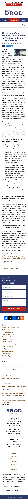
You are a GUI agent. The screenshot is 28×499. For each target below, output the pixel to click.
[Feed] (22, 318)
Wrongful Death (8, 332)
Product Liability (8, 330)
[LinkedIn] (14, 318)
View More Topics (7, 356)
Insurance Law (7, 346)
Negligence (6, 337)
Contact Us (14, 20)
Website (14, 456)
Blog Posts (14, 469)
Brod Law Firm (19, 490)
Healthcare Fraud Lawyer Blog (10, 378)
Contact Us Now (14, 309)
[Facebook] (6, 318)
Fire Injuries (6, 349)
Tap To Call (14, 5)
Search (14, 369)
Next (17, 268)
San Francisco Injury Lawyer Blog (14, 13)
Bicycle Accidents (8, 351)
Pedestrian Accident (9, 344)
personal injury (12, 258)
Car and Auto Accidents (13, 253)
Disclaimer (14, 461)
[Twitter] (10, 318)
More (23, 20)
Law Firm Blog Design (14, 497)
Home (4, 20)
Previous (5, 268)
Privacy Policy (14, 459)
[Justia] (18, 318)
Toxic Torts (6, 353)
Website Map (14, 467)
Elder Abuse (7, 339)
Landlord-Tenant (8, 334)
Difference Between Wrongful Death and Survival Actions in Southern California (13, 394)
